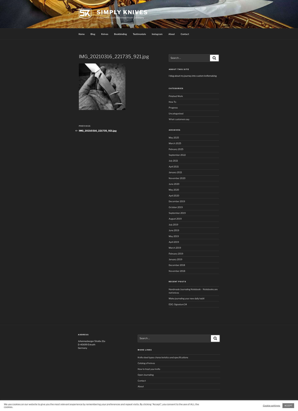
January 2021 (175, 172)
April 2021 (174, 166)
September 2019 (177, 213)
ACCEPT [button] (288, 405)
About (171, 34)
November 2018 (177, 271)
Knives (104, 34)
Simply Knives (122, 12)
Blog (92, 34)
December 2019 (177, 201)
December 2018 (177, 265)
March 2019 (175, 247)
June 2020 (174, 184)
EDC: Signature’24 (178, 304)
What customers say (179, 119)
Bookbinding (120, 34)
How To (172, 102)
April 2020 (174, 195)
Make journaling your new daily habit (186, 298)
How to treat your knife (149, 369)
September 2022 (177, 155)
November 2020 (177, 178)
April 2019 (174, 242)
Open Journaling (146, 374)
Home (82, 34)
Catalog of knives (146, 363)
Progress (173, 107)
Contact (185, 34)
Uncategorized (176, 113)
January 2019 (175, 259)
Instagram (157, 34)
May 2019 (174, 236)
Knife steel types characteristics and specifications (163, 357)
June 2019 (174, 230)
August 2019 (175, 218)
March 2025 (175, 143)
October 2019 (176, 207)
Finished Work (176, 96)
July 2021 (173, 160)
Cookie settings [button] (271, 405)
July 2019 (173, 224)
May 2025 (174, 137)
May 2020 (174, 189)
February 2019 (176, 253)
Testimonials (139, 34)
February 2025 (176, 149)
